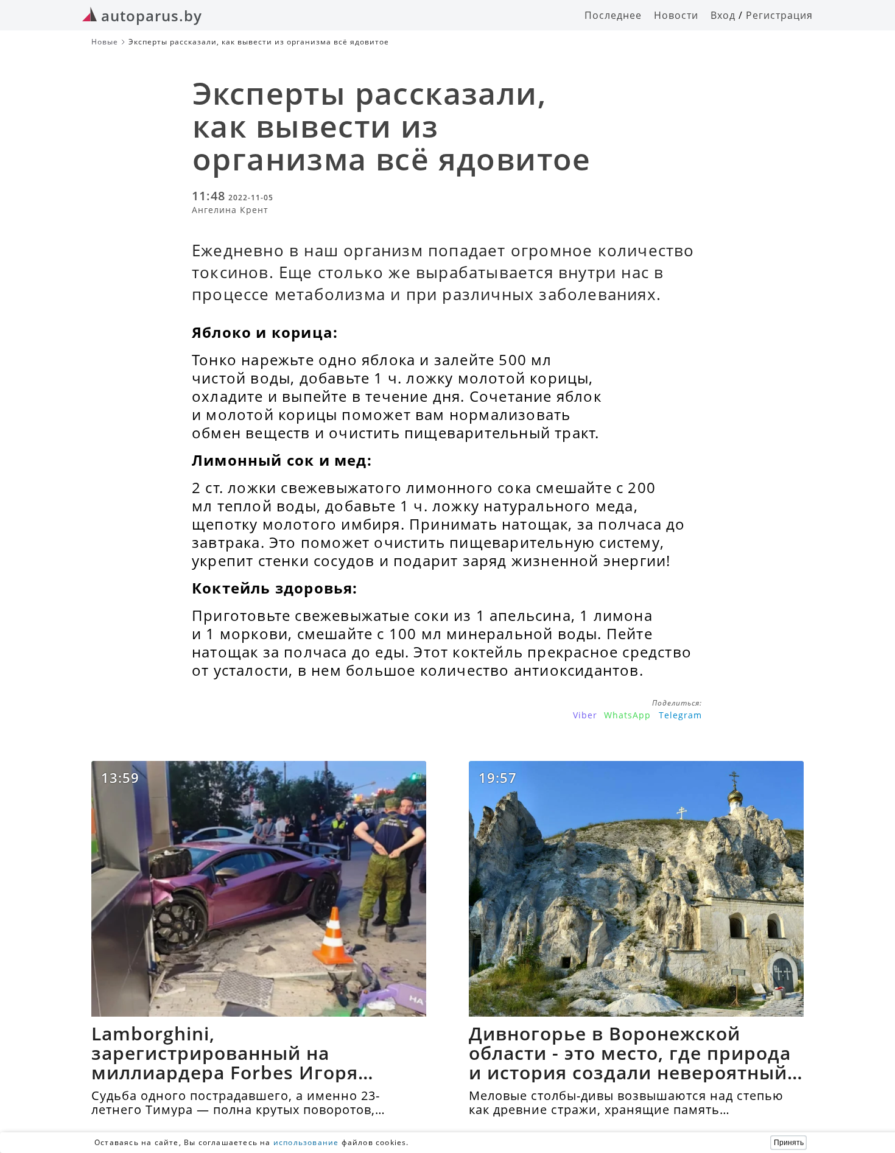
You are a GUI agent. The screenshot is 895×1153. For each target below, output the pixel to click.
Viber (585, 715)
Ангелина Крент (230, 210)
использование (306, 1142)
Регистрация (779, 15)
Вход (723, 15)
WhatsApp (627, 715)
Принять (789, 1142)
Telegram (680, 715)
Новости (676, 15)
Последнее (613, 15)
